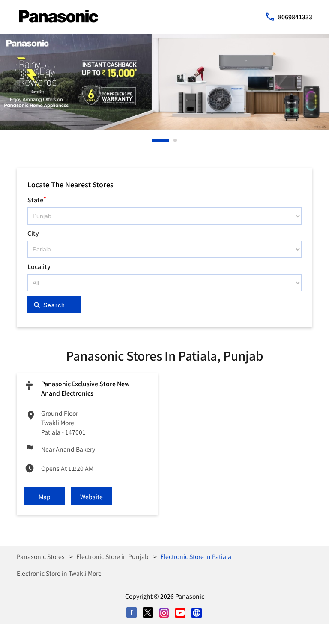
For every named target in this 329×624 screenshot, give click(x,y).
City (33, 233)
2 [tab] (175, 140)
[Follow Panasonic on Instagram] (164, 613)
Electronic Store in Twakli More (59, 573)
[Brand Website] (197, 613)
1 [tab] (154, 140)
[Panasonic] (58, 16)
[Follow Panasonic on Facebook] (132, 613)
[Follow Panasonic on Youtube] (181, 613)
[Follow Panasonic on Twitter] (148, 613)
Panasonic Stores (41, 556)
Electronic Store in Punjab (112, 556)
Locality (39, 266)
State (36, 198)
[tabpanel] (164, 82)
